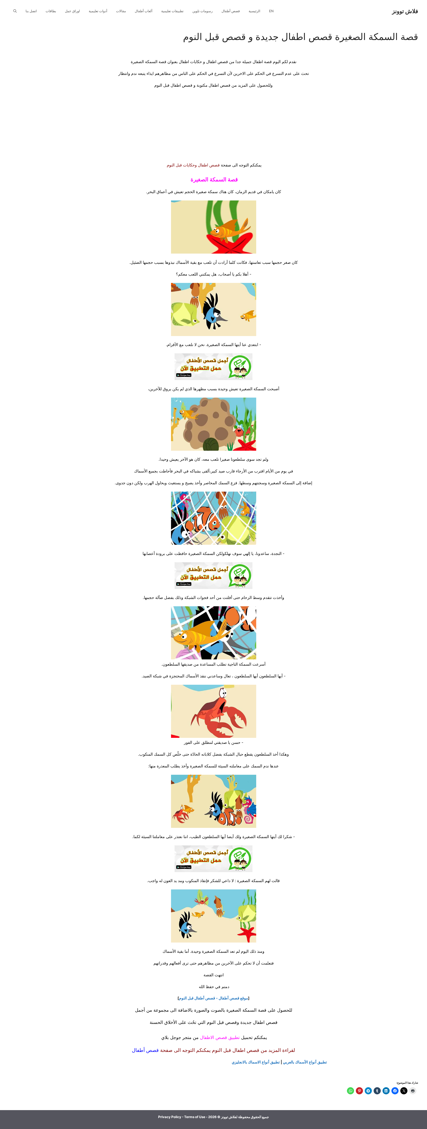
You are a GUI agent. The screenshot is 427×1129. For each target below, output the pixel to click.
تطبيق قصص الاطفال (220, 1037)
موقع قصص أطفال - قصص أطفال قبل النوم (213, 998)
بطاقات (51, 11)
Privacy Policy (169, 1117)
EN (271, 11)
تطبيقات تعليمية (172, 11)
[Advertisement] (193, 125)
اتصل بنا (31, 11)
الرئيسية (254, 11)
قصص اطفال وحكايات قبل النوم (193, 165)
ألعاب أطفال (143, 11)
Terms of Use (194, 1117)
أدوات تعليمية (98, 11)
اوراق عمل (72, 11)
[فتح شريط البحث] (15, 11)
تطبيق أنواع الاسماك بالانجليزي (256, 1062)
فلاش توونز (405, 11)
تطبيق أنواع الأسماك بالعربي (305, 1062)
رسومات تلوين (202, 11)
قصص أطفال (231, 11)
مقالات (121, 11)
